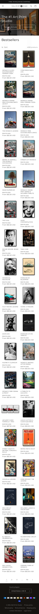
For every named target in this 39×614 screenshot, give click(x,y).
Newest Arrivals (10, 27)
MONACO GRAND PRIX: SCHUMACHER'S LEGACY (10, 102)
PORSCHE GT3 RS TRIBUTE (27, 334)
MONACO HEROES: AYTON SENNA (27, 363)
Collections (28, 27)
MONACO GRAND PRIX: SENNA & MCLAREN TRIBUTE (27, 191)
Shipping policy (31, 608)
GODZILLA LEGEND (9, 479)
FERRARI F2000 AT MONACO (27, 566)
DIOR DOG (6, 334)
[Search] (31, 6)
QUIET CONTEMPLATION (27, 221)
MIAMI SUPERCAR (8, 190)
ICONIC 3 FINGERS (27, 306)
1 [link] (6, 580)
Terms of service (20, 608)
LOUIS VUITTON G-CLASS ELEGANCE (27, 421)
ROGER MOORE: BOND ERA (10, 250)
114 (27, 580)
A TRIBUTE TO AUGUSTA (25, 392)
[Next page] (32, 580)
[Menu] (3, 6)
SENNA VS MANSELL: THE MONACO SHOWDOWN (9, 161)
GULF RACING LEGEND (10, 306)
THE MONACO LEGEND (10, 131)
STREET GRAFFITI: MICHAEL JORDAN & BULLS (9, 450)
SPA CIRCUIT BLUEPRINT (6, 508)
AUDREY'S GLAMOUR (9, 362)
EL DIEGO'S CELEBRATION (7, 537)
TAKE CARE (24, 249)
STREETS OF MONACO (28, 159)
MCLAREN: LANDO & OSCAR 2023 (28, 508)
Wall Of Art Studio (16, 605)
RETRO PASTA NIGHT (28, 449)
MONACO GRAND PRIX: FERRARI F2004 (28, 101)
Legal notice (27, 610)
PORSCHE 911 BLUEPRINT (25, 278)
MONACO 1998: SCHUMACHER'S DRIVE (29, 131)
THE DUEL (5, 220)
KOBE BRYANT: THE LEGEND (27, 480)
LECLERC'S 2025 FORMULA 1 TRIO (8, 421)
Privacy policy (28, 605)
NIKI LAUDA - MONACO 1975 (7, 566)
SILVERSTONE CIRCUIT (28, 536)
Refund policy (9, 608)
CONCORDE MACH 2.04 (27, 71)
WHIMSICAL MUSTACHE (6, 278)
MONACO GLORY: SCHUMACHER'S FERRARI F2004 (8, 72)
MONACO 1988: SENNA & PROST (10, 392)
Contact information (16, 610)
